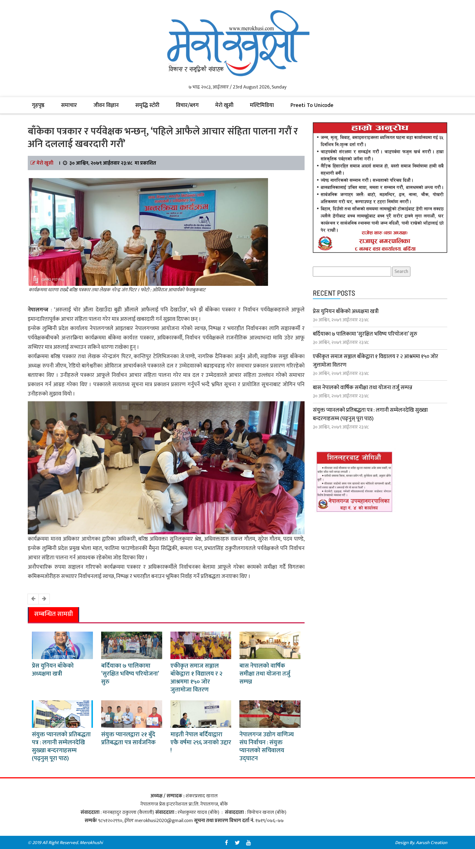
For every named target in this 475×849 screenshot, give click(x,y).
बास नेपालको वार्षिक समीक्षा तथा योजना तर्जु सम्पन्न (264, 674)
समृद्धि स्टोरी (147, 105)
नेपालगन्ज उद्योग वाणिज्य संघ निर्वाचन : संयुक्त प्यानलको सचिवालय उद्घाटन (266, 746)
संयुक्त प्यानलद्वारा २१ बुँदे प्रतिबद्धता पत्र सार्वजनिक (128, 738)
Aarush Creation (431, 843)
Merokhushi (91, 843)
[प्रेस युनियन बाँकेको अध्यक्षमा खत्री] (62, 645)
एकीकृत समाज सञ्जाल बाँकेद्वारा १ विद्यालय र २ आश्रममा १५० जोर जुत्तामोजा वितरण (196, 678)
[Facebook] (226, 843)
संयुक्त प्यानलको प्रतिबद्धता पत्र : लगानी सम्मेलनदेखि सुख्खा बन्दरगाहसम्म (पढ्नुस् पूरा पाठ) (61, 746)
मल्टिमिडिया (262, 105)
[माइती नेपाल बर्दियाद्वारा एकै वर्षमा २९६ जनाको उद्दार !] (200, 714)
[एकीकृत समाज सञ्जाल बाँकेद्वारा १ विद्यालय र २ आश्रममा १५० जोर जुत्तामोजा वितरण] (200, 645)
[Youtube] (248, 843)
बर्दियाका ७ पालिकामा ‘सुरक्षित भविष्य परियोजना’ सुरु (130, 674)
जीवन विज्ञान (106, 105)
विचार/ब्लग (187, 105)
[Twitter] (237, 843)
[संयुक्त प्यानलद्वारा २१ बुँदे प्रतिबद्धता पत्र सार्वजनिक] (131, 714)
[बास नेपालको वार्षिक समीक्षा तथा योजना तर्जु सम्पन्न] (269, 645)
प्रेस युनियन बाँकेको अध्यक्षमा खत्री (53, 670)
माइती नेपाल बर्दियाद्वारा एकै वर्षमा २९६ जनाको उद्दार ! (200, 742)
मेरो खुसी (224, 105)
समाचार (69, 105)
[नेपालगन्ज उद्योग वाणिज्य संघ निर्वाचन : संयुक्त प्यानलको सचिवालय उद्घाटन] (269, 714)
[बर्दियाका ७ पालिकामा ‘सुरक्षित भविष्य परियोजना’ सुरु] (131, 645)
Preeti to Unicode (311, 105)
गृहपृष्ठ (38, 105)
